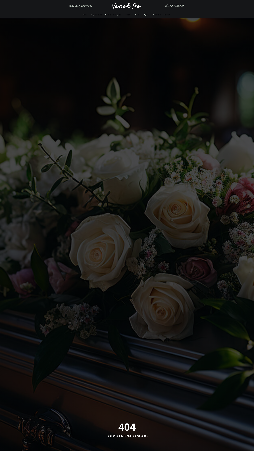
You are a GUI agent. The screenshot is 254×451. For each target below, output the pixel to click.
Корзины (138, 15)
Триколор (128, 15)
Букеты (146, 15)
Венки (85, 15)
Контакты (167, 15)
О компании (157, 15)
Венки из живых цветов (113, 15)
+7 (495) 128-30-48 (169, 5)
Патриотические (96, 15)
